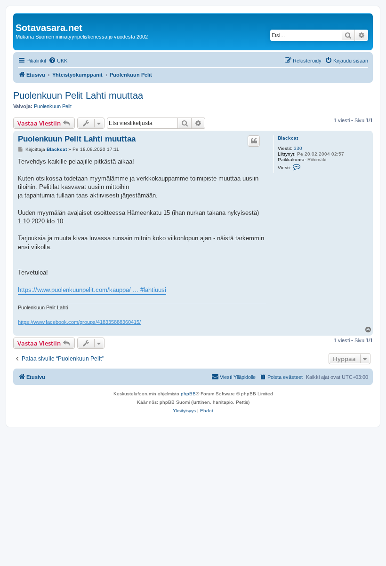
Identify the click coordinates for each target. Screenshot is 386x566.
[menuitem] (57, 60)
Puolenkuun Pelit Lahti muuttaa (78, 95)
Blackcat (288, 138)
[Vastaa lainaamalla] (254, 141)
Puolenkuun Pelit (53, 106)
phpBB (188, 393)
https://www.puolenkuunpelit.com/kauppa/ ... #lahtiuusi (92, 289)
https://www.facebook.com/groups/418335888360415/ (79, 322)
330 (298, 148)
